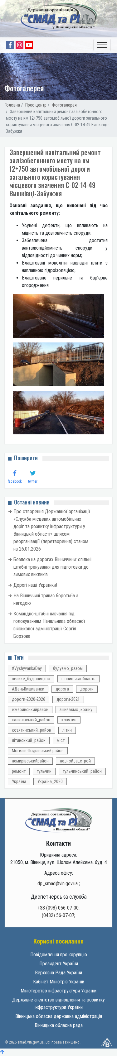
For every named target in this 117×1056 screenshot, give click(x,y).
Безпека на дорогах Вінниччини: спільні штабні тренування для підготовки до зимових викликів (52, 567)
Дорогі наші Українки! (35, 585)
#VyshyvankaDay (27, 668)
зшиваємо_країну (76, 709)
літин (67, 730)
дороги (87, 688)
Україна (19, 781)
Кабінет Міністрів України (58, 982)
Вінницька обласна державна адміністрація (58, 1016)
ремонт (19, 771)
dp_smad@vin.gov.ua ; (58, 883)
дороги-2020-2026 (28, 699)
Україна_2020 (50, 781)
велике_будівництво (31, 678)
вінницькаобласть (78, 678)
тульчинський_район (82, 771)
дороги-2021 (68, 699)
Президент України (58, 964)
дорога (62, 688)
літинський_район (29, 740)
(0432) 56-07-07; (58, 915)
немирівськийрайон (30, 760)
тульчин (44, 771)
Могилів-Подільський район (38, 750)
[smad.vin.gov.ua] (58, 820)
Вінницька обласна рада (59, 1025)
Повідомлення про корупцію (58, 955)
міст (61, 740)
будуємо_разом (68, 668)
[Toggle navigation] (102, 45)
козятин (68, 719)
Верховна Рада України (58, 973)
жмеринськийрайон (30, 709)
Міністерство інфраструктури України (58, 991)
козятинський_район (31, 730)
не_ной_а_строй (75, 760)
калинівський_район (31, 719)
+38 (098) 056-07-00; (58, 908)
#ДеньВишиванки (28, 688)
